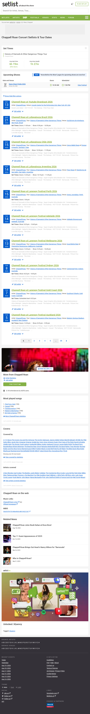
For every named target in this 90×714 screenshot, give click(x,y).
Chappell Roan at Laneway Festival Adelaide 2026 (36, 216)
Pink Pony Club (10, 404)
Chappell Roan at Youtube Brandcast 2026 (32, 101)
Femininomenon (10, 408)
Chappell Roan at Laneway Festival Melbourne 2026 (37, 240)
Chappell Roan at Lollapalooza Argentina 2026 (34, 166)
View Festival (82, 85)
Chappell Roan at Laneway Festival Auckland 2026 (36, 314)
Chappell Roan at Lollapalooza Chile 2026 (32, 142)
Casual (7, 406)
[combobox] (45, 10)
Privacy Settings (52, 676)
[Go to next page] (66, 341)
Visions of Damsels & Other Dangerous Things (45, 120)
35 (61, 341)
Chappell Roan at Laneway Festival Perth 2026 (34, 191)
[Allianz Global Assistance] (50, 705)
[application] (45, 596)
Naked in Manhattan (12, 411)
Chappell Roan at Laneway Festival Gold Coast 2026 (37, 290)
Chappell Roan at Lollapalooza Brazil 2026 (32, 117)
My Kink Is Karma (11, 413)
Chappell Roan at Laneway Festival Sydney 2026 (35, 265)
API (3, 701)
